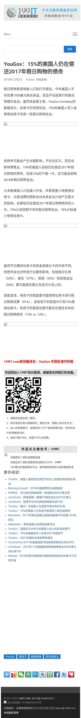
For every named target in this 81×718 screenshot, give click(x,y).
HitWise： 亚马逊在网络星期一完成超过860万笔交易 (39, 492)
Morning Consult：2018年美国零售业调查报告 (35, 488)
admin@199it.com (66, 708)
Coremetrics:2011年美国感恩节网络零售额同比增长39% (41, 542)
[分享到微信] (21, 674)
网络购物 (41, 79)
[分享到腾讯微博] (35, 674)
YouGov (30, 79)
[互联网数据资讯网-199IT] (40, 13)
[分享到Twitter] (64, 674)
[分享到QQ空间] (28, 674)
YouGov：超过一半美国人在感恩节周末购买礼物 (36, 506)
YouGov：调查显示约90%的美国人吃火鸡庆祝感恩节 (39, 528)
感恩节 (23, 656)
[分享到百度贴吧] (43, 674)
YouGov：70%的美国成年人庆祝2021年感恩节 (35, 533)
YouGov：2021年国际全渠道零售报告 (30, 537)
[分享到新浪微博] (14, 674)
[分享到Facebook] (57, 674)
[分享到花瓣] (71, 674)
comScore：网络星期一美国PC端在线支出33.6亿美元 (39, 497)
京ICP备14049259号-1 (43, 698)
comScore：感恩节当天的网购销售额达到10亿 (35, 501)
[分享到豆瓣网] (50, 674)
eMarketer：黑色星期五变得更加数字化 (31, 524)
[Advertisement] (40, 607)
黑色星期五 (52, 656)
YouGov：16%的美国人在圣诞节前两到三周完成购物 (39, 510)
